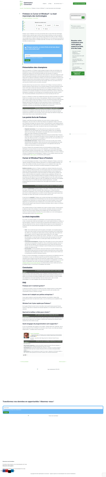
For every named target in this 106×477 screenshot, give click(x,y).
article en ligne (39, 213)
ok (83, 17)
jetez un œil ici (33, 154)
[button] (51, 3)
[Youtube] (25, 355)
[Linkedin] (23, 355)
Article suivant (62, 361)
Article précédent (24, 361)
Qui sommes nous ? (58, 3)
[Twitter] (26, 355)
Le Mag (49, 3)
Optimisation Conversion (28, 3)
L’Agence (44, 3)
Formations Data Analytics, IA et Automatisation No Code (15, 464)
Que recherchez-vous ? (76, 15)
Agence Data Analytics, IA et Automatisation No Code (14, 468)
